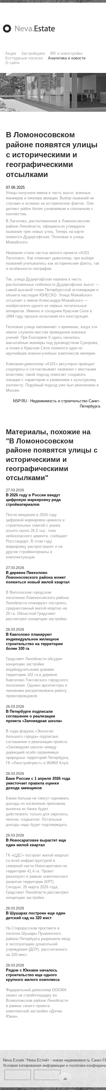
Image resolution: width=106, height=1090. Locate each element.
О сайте (12, 63)
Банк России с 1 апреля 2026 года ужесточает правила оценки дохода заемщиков (38, 783)
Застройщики (33, 53)
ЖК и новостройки (66, 53)
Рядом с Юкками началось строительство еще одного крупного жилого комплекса (32, 975)
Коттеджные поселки (24, 58)
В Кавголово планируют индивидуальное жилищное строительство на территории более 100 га (34, 641)
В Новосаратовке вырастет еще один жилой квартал (36, 842)
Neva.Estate (36, 28)
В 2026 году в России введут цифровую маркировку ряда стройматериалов (33, 500)
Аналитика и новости (66, 58)
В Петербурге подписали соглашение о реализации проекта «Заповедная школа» (34, 716)
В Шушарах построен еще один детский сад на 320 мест (35, 915)
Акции (10, 53)
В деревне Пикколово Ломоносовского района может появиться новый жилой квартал (37, 577)
